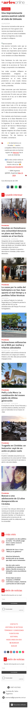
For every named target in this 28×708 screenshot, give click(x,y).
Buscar (14, 646)
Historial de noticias (14, 627)
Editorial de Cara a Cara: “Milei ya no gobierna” (15, 550)
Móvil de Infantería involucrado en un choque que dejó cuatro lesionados (15, 558)
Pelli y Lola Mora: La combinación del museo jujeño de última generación (13, 396)
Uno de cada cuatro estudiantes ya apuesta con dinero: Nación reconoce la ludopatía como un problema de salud (16, 569)
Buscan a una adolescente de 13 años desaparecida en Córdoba (13, 499)
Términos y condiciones (14, 630)
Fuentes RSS (14, 633)
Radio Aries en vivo (14, 640)
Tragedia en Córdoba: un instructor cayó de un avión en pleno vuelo (13, 448)
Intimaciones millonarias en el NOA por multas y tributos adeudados (13, 345)
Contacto (14, 624)
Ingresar (15, 643)
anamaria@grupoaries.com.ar (15, 697)
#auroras (16, 152)
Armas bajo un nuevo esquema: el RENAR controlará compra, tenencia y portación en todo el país (16, 581)
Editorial (14, 637)
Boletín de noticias (12, 590)
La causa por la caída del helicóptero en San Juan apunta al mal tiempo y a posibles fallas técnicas (13, 291)
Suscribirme (14, 603)
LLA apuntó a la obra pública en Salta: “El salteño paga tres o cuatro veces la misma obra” (16, 542)
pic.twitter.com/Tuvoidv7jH (14, 167)
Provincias (6, 9)
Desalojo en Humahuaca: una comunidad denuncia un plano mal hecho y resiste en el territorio (13, 232)
